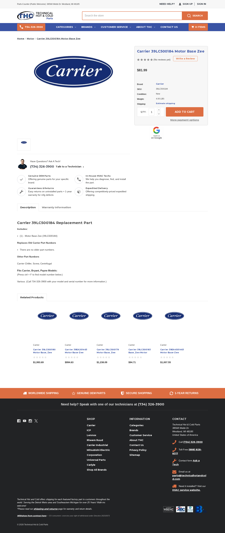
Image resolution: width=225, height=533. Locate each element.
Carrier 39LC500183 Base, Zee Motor (139, 351)
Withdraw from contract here (31, 516)
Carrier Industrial (97, 445)
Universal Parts (96, 459)
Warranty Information (56, 207)
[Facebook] (18, 421)
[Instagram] (30, 421)
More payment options (184, 120)
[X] (36, 421)
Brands (86, 26)
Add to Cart (47, 326)
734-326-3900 (34, 27)
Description (28, 207)
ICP (89, 430)
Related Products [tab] (32, 297)
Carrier (160, 84)
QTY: (143, 111)
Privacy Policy (137, 450)
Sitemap (134, 454)
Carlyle (91, 464)
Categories (64, 26)
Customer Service (114, 26)
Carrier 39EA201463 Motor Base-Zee (76, 351)
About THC (144, 26)
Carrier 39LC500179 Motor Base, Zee (108, 351)
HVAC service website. (186, 490)
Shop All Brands (97, 469)
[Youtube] (24, 421)
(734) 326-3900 (42, 166)
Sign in (201, 3)
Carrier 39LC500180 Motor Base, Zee (44, 351)
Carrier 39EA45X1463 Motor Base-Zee (172, 351)
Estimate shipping (165, 103)
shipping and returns (45, 508)
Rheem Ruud (95, 440)
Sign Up (187, 3)
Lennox (91, 435)
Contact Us (169, 26)
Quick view (47, 320)
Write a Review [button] (185, 58)
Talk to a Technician (69, 166)
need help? (167, 3)
